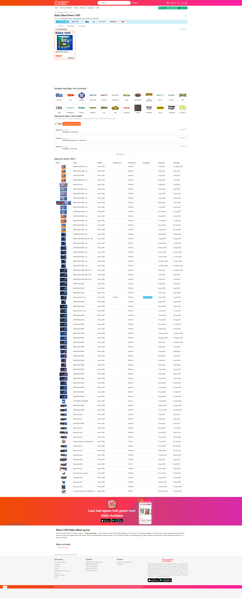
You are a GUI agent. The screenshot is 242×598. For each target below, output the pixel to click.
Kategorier (91, 8)
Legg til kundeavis (59, 575)
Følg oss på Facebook (92, 564)
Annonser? (57, 564)
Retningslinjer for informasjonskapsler (132, 587)
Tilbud (76, 8)
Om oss (56, 573)
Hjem (56, 8)
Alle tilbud (60, 12)
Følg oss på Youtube (91, 568)
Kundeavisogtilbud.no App (61, 570)
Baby (65, 12)
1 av (60, 29)
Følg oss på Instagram (92, 566)
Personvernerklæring (115, 587)
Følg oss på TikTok (91, 570)
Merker (56, 568)
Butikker (83, 8)
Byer (98, 8)
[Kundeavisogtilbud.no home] (61, 2)
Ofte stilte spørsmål (59, 562)
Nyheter (56, 577)
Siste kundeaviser (66, 8)
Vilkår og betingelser (103, 587)
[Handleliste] (186, 2)
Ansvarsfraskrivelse (91, 587)
